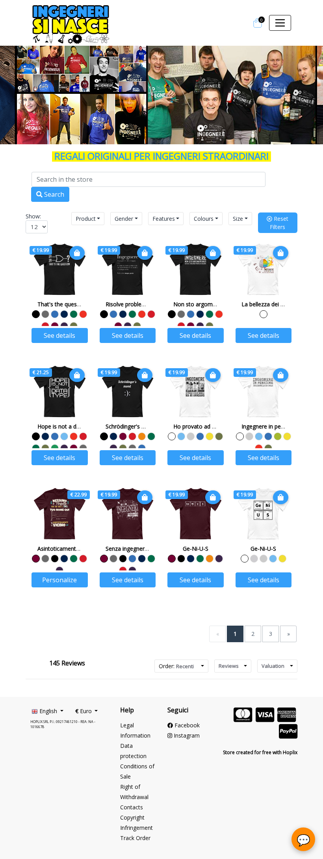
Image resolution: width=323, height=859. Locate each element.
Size (238, 218)
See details (59, 335)
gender (124, 218)
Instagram (186, 735)
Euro (84, 711)
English (48, 711)
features (163, 218)
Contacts (131, 807)
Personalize (59, 580)
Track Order (135, 838)
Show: (33, 216)
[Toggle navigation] (280, 23)
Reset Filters (279, 223)
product (86, 218)
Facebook (186, 725)
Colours (203, 218)
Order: (176, 666)
